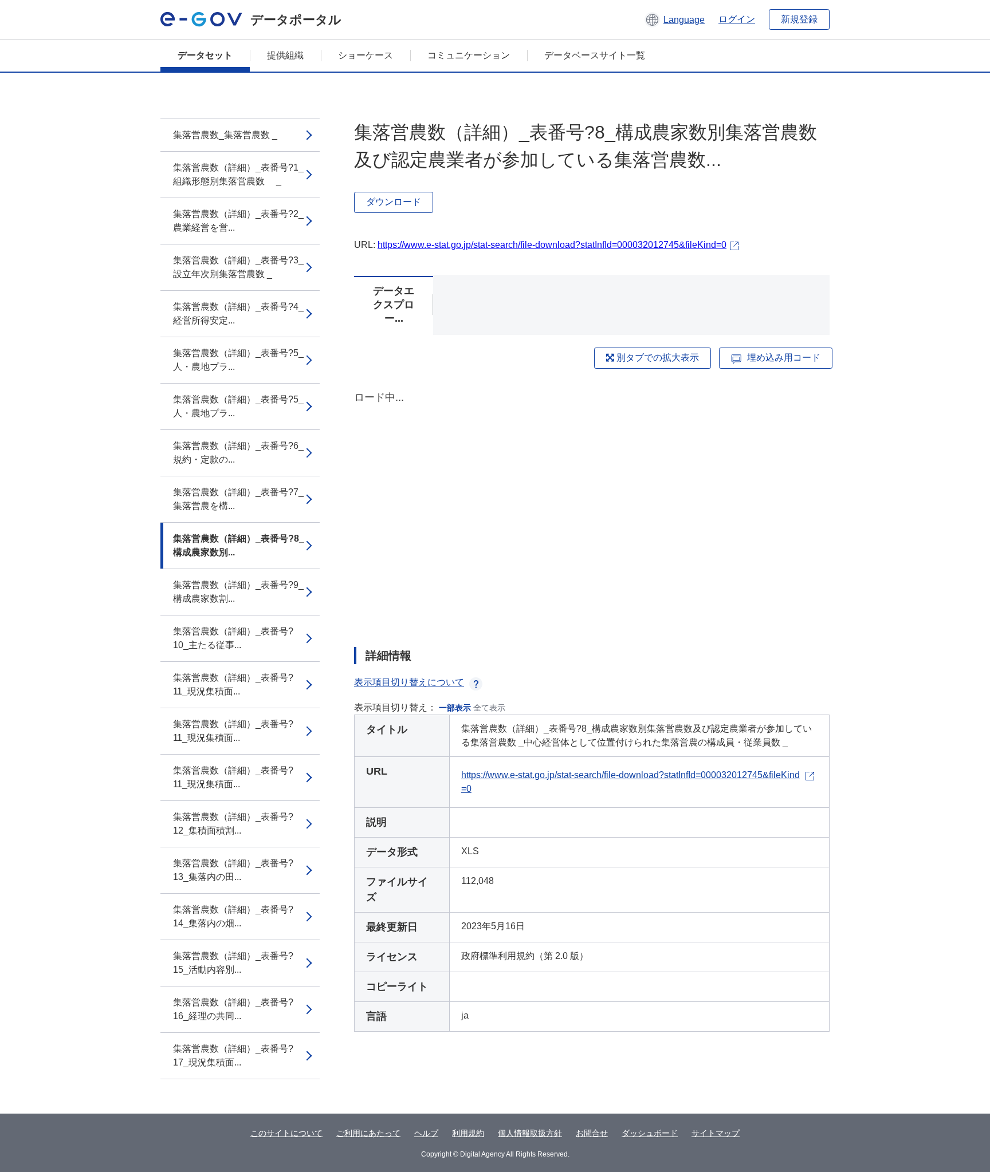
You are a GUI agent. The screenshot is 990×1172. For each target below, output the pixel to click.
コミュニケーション (468, 55)
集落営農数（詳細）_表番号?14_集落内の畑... (233, 916)
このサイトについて (286, 1133)
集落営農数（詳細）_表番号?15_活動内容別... (233, 962)
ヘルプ (426, 1133)
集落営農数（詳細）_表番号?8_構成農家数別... (238, 545)
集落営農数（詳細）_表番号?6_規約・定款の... (238, 452)
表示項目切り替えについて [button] (409, 682)
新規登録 (799, 19)
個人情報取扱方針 (530, 1133)
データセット (205, 55)
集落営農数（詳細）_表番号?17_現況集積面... (233, 1055)
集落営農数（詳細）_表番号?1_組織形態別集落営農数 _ (238, 174)
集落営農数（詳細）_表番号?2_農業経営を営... (238, 220)
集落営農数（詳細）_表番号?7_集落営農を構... (238, 499)
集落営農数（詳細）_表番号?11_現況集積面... (233, 684)
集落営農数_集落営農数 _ (225, 135)
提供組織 (285, 55)
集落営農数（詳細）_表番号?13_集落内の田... (233, 870)
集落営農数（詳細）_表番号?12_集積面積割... (233, 823)
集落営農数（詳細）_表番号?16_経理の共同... (233, 1009)
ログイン (736, 19)
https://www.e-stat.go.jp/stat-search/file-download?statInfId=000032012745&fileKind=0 (552, 245)
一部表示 (455, 707)
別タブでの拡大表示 (656, 357)
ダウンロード (393, 202)
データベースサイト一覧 (594, 55)
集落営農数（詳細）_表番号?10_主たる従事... (233, 638)
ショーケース (365, 55)
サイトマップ (716, 1133)
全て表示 (489, 707)
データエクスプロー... (393, 304)
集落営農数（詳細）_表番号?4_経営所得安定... (238, 313)
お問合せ (592, 1133)
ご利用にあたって (368, 1133)
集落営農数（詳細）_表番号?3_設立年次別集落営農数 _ (238, 267)
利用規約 (468, 1133)
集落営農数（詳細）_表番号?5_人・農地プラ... (238, 360)
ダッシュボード (650, 1133)
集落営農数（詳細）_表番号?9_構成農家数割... (238, 591)
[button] (675, 19)
